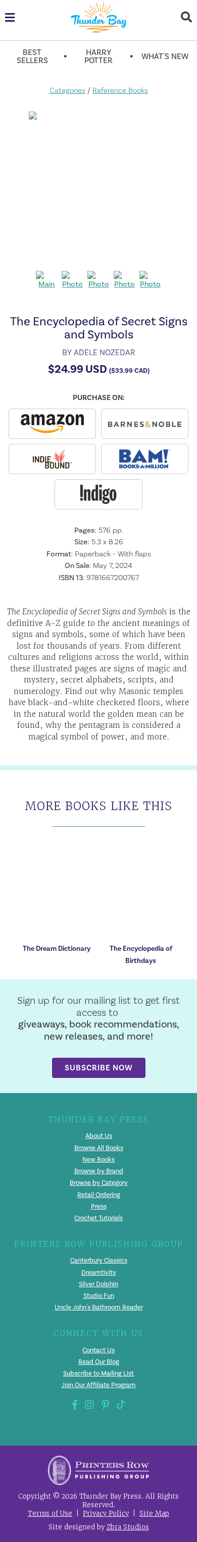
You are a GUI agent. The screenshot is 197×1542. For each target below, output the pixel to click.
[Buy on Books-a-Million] (144, 459)
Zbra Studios (128, 1527)
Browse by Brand (98, 1171)
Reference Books (120, 90)
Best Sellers (32, 56)
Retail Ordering (98, 1195)
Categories (67, 90)
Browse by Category (99, 1183)
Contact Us (98, 1350)
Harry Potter (98, 56)
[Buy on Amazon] (52, 424)
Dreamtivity (98, 1273)
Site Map (154, 1513)
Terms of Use (50, 1513)
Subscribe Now (99, 1067)
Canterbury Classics (98, 1261)
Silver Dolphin (98, 1284)
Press (99, 1207)
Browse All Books (98, 1148)
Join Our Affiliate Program (99, 1385)
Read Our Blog (98, 1362)
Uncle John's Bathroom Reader (99, 1307)
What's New (164, 56)
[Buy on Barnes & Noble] (144, 424)
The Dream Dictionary (56, 948)
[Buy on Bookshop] (52, 459)
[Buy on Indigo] (98, 494)
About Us (98, 1136)
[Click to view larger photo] (99, 187)
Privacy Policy (106, 1513)
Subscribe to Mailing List (98, 1373)
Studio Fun (98, 1296)
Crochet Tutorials (98, 1218)
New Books (98, 1160)
